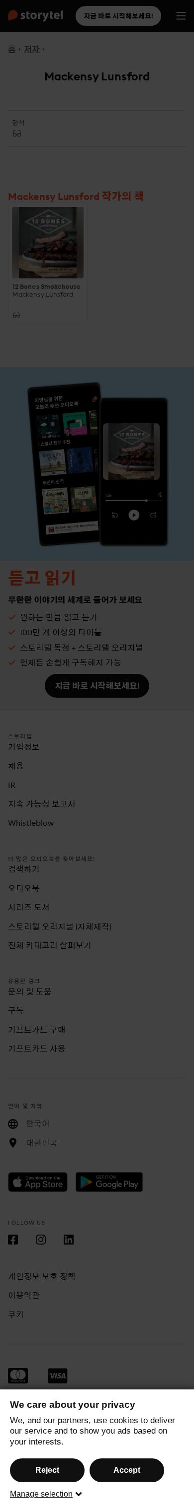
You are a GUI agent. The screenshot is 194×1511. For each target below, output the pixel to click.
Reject (47, 1470)
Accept (126, 1470)
